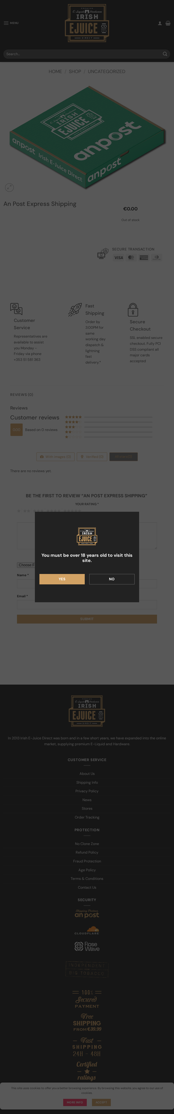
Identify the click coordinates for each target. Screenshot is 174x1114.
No (112, 579)
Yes (62, 579)
